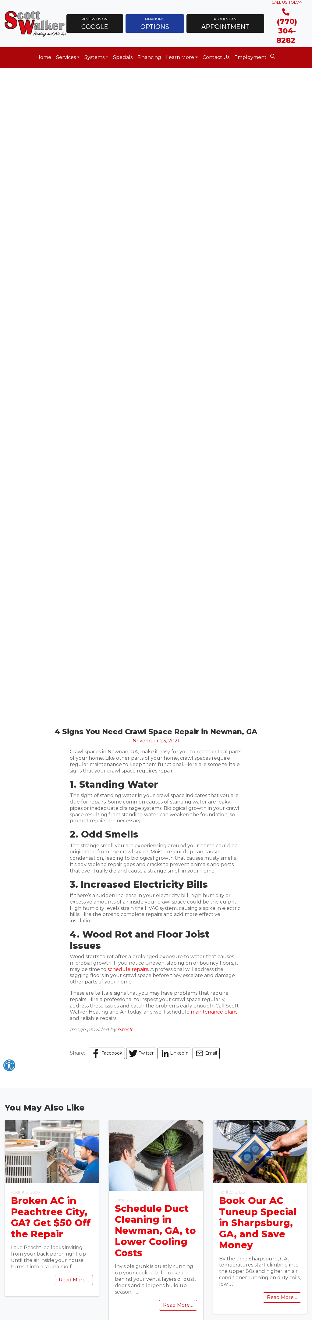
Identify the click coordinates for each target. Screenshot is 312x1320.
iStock (124, 1029)
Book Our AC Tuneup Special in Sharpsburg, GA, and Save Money (258, 1223)
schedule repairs (128, 969)
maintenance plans (214, 1012)
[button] (94, 23)
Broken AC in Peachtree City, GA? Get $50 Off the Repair (50, 1217)
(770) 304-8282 (286, 31)
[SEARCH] (273, 54)
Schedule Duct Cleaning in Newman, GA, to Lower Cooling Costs (155, 1231)
